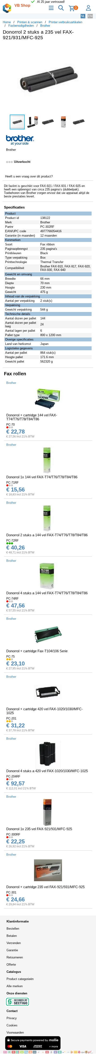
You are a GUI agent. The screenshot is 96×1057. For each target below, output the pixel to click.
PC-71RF (12, 482)
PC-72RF (12, 540)
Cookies (12, 1025)
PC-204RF (13, 776)
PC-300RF (13, 834)
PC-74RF (12, 598)
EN (90, 16)
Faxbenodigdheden (21, 25)
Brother (45, 25)
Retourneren (15, 957)
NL (83, 16)
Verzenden (14, 943)
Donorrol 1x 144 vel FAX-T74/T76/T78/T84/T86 (41, 477)
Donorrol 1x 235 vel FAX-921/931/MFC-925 (39, 829)
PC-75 (10, 656)
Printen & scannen (29, 22)
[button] (89, 48)
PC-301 (11, 892)
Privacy (12, 1018)
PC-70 (10, 424)
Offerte (11, 964)
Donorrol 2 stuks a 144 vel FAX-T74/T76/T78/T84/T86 (47, 535)
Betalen (12, 936)
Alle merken (15, 986)
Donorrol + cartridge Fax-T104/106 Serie (37, 651)
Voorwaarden (15, 1032)
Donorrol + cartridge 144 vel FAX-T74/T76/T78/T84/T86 (31, 417)
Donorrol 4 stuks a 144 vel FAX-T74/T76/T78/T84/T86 (47, 593)
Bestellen (13, 928)
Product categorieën (20, 979)
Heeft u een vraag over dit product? (29, 176)
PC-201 (11, 718)
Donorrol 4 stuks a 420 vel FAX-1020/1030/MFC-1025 (47, 771)
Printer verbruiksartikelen (65, 22)
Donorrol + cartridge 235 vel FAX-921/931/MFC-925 (45, 887)
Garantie (12, 950)
